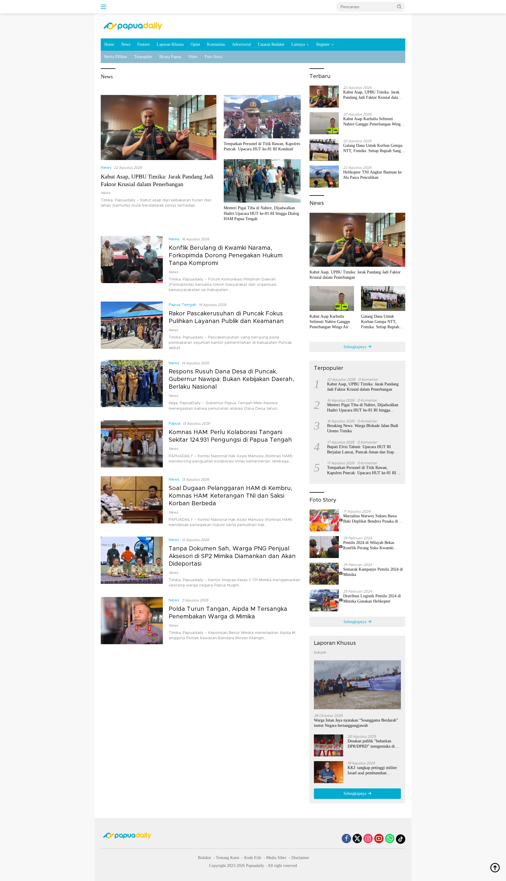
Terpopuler (143, 57)
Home (109, 44)
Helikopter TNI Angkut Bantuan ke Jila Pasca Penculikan (372, 175)
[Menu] (105, 7)
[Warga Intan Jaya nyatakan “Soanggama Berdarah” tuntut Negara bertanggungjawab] (357, 684)
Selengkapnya (355, 347)
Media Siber (276, 858)
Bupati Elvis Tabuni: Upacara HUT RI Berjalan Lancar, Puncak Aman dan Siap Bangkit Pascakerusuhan (360, 450)
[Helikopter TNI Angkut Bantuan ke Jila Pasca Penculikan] (324, 177)
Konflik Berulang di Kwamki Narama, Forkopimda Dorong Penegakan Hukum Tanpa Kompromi (226, 255)
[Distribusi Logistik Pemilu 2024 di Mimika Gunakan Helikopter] (326, 600)
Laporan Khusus (170, 44)
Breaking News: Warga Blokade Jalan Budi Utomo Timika (362, 428)
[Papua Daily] (133, 26)
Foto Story (214, 57)
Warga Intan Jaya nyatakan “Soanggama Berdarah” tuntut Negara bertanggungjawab (356, 723)
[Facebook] (346, 839)
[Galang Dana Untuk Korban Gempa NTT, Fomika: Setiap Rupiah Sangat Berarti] (324, 150)
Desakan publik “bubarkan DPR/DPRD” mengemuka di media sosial (371, 744)
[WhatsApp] (389, 839)
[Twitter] (357, 839)
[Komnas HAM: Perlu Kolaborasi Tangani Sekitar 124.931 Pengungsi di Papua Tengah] (132, 443)
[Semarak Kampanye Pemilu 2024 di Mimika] (326, 574)
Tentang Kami (227, 858)
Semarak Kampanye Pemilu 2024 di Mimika (373, 572)
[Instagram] (368, 839)
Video (193, 57)
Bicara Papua (170, 57)
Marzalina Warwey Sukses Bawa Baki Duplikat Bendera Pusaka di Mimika (370, 519)
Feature (143, 44)
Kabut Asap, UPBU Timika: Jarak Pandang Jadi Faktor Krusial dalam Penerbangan (372, 95)
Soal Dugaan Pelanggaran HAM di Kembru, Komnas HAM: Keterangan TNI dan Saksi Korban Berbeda (231, 495)
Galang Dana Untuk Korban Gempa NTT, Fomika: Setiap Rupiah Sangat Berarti (373, 148)
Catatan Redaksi (271, 44)
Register (323, 44)
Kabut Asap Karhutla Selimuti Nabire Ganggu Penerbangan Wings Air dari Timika (372, 122)
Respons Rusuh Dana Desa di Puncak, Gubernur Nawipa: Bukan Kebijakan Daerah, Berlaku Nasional (231, 379)
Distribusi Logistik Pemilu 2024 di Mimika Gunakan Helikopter (372, 598)
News (125, 44)
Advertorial (241, 44)
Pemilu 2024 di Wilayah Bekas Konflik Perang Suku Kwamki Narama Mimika (368, 545)
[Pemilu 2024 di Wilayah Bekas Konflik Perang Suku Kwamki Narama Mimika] (326, 547)
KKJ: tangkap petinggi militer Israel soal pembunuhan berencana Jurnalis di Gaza (372, 771)
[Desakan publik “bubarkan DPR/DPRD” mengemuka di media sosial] (328, 745)
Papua (174, 424)
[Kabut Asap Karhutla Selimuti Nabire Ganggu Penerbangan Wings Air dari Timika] (324, 123)
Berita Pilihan (115, 57)
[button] (399, 6)
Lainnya (298, 44)
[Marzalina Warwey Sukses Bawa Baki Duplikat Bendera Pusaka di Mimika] (326, 520)
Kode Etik (252, 858)
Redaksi (204, 858)
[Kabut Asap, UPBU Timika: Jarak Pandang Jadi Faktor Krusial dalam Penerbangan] (158, 127)
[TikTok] (400, 839)
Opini (195, 44)
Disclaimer (300, 858)
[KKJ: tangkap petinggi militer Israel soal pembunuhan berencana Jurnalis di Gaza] (328, 772)
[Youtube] (379, 839)
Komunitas (216, 44)
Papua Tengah (182, 305)
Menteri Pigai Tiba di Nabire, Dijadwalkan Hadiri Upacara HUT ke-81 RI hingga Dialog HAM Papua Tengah (261, 213)
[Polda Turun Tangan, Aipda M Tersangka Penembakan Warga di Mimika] (132, 620)
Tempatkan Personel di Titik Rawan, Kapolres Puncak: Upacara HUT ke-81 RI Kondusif (262, 146)
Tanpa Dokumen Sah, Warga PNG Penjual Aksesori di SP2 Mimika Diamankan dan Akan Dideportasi (232, 556)
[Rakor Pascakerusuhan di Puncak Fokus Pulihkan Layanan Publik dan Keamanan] (132, 326)
